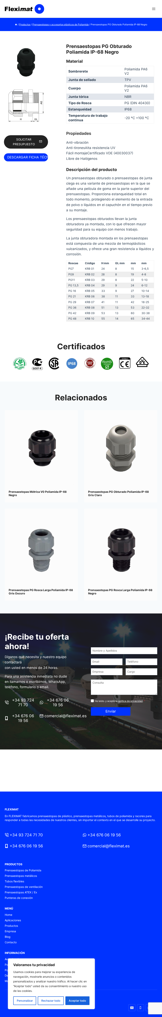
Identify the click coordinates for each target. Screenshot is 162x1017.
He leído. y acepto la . (120, 701)
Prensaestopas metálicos (21, 875)
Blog (7, 936)
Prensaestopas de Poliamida (23, 870)
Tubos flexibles (14, 881)
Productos (11, 925)
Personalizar (25, 1000)
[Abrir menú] (153, 9)
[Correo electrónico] (131, 1007)
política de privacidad (130, 701)
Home (8, 914)
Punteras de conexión (19, 897)
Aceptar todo (77, 1000)
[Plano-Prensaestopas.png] (26, 106)
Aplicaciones (13, 920)
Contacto (11, 942)
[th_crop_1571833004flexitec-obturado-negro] (26, 62)
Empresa (10, 931)
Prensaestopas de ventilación (24, 886)
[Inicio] (16, 24)
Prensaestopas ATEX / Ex (21, 892)
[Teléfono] (140, 1007)
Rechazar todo (50, 1000)
